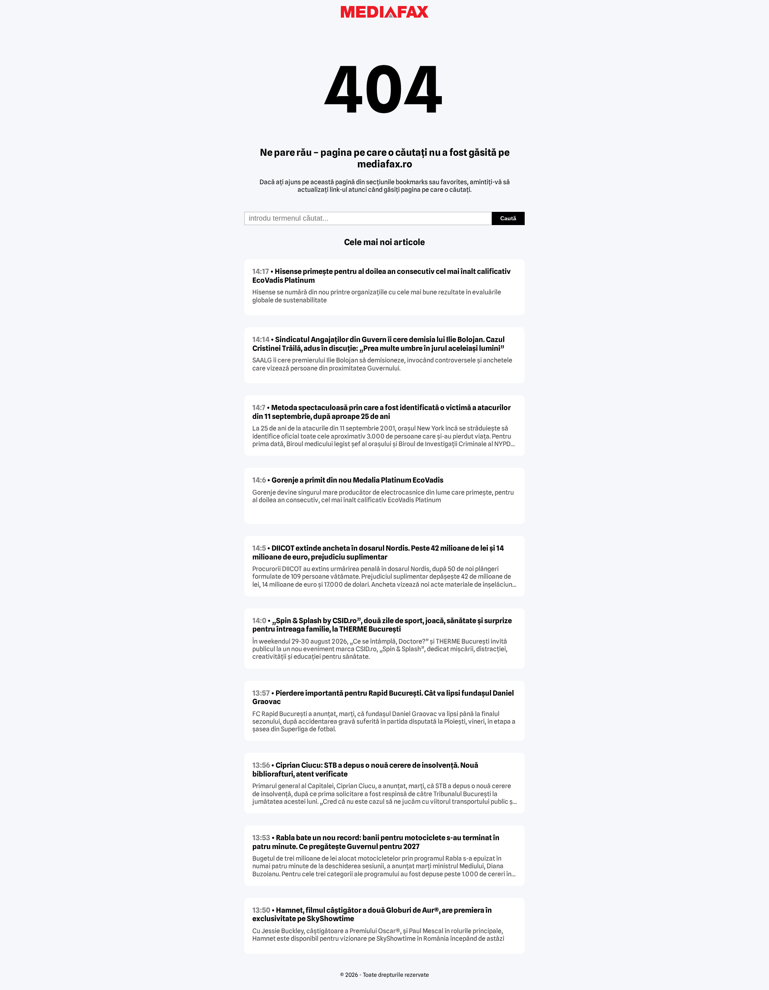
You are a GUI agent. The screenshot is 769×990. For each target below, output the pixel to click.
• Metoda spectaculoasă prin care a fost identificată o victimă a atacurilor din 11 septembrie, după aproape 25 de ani (381, 412)
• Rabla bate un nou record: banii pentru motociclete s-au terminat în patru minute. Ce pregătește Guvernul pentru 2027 (375, 842)
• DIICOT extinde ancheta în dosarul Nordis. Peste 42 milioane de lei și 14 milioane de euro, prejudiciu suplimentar (378, 552)
